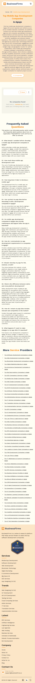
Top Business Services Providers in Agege (16, 473)
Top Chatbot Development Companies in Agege (18, 434)
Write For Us (6, 660)
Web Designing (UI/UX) (9, 590)
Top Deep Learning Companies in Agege (15, 506)
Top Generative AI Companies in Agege (15, 488)
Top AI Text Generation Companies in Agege (16, 521)
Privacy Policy (6, 655)
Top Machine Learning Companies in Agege (16, 494)
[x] (30, 680)
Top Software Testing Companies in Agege (16, 391)
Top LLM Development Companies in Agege (17, 515)
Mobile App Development (10, 560)
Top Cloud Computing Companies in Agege (16, 394)
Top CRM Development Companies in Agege (17, 482)
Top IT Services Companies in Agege (14, 400)
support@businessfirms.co (13, 673)
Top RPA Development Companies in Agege (16, 431)
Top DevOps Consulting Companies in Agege (17, 446)
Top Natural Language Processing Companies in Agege (18, 498)
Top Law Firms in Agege (11, 455)
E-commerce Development (10, 573)
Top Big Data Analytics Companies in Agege (16, 372)
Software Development (9, 563)
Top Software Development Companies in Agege (18, 355)
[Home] (13, 3)
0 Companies (17, 75)
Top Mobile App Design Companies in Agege (17, 378)
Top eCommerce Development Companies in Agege (17, 368)
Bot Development (7, 641)
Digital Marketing (7, 571)
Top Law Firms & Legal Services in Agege (16, 418)
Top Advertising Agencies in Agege (14, 440)
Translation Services (8, 608)
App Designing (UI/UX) (9, 581)
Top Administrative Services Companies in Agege (18, 397)
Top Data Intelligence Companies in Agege (16, 476)
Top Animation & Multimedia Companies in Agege (18, 428)
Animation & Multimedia (9, 636)
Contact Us (5, 658)
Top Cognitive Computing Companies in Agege (17, 512)
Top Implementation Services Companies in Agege (18, 406)
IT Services (5, 606)
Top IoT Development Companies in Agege (16, 384)
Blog (3, 663)
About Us (4, 652)
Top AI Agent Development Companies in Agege (18, 485)
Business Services (7, 633)
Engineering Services (8, 625)
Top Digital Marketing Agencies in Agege (15, 364)
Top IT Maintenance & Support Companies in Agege (17, 459)
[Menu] (31, 3)
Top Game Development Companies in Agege (17, 443)
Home (7, 12)
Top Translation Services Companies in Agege (17, 403)
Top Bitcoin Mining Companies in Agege (15, 479)
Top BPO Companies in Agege (12, 409)
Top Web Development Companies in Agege (17, 358)
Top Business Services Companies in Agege (16, 424)
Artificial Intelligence (8, 622)
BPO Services (6, 620)
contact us (19, 104)
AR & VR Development (8, 595)
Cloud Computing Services (10, 600)
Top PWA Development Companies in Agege (16, 452)
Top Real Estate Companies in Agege (15, 467)
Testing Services (7, 598)
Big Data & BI (6, 576)
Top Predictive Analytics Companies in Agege (17, 518)
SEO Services (6, 578)
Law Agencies (6, 628)
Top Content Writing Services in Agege (15, 437)
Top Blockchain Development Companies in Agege (18, 361)
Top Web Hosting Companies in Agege (15, 421)
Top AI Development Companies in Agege (16, 412)
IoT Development (7, 593)
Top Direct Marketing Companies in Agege (16, 463)
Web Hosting (6, 630)
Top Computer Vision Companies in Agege (16, 502)
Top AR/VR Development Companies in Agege (17, 387)
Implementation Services (9, 611)
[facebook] (23, 680)
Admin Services (6, 603)
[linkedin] (26, 680)
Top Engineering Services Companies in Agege (17, 415)
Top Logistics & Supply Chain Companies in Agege (18, 449)
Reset (23, 92)
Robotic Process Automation (10, 638)
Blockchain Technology (9, 568)
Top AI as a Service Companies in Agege (15, 509)
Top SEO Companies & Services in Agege (16, 375)
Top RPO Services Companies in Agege (15, 470)
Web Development (7, 565)
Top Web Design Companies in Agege (15, 381)
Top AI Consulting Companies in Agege (15, 491)
